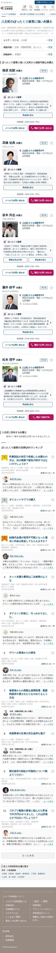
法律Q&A (10, 905)
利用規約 (37, 905)
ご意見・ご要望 (40, 901)
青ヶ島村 (12, 877)
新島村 (18, 874)
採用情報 (10, 940)
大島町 (4, 874)
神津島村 (25, 874)
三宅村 (33, 874)
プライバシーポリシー (43, 909)
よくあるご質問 (13, 917)
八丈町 (25, 78)
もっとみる (28, 855)
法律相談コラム (13, 909)
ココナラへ (7, 2)
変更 (50, 40)
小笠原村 (20, 877)
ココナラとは (12, 913)
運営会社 (10, 936)
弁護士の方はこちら (45, 2)
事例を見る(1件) (15, 260)
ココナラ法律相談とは (16, 901)
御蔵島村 (41, 874)
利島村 (11, 874)
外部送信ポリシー (41, 913)
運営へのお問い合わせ (16, 921)
